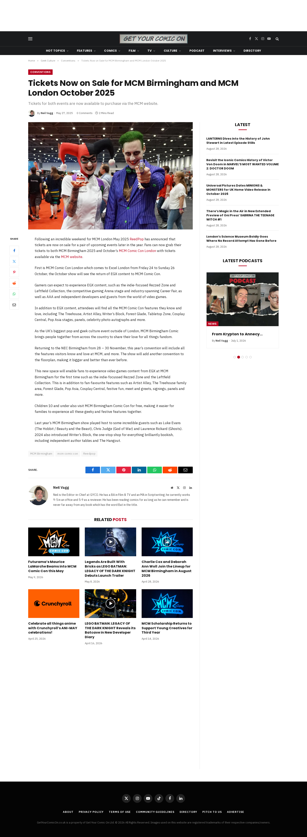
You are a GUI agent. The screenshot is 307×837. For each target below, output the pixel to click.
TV (149, 51)
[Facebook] (14, 250)
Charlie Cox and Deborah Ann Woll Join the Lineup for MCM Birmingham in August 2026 (167, 569)
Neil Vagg (47, 113)
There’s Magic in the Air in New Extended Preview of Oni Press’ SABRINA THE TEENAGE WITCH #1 (240, 215)
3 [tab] (243, 357)
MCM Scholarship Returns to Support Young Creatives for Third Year (167, 628)
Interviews (222, 51)
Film (132, 51)
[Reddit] (14, 283)
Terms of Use (120, 812)
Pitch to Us (212, 812)
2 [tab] (239, 357)
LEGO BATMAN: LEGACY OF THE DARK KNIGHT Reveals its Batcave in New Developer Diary (110, 630)
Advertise (235, 812)
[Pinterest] (14, 272)
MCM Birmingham (41, 453)
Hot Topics (55, 51)
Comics (110, 51)
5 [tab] (250, 357)
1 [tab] (235, 357)
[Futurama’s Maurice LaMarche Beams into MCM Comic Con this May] (53, 542)
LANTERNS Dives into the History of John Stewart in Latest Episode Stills (238, 141)
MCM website (71, 256)
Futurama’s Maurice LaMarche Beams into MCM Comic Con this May (52, 566)
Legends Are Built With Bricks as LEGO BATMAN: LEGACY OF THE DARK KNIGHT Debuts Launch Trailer (110, 569)
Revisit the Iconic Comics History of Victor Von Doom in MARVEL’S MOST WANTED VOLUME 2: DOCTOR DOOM (242, 164)
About (68, 812)
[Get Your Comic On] (153, 38)
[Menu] (30, 39)
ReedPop (137, 239)
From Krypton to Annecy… (237, 334)
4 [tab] (247, 357)
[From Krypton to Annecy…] (243, 299)
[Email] (14, 304)
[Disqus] (110, 711)
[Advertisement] (153, 15)
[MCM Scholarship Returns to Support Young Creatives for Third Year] (167, 603)
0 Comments (85, 113)
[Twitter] (14, 261)
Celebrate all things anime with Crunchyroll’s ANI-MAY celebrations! (52, 628)
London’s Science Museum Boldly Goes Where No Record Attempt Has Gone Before (241, 238)
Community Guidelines (155, 812)
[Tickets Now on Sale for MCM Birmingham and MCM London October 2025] (110, 175)
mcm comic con (67, 453)
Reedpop (89, 453)
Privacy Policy (91, 812)
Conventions (40, 72)
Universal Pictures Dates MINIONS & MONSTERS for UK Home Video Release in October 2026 (238, 189)
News (212, 324)
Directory (252, 51)
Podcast (197, 51)
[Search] (277, 39)
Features (84, 51)
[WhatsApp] (14, 294)
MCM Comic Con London (137, 250)
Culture (171, 51)
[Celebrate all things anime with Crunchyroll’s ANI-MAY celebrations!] (53, 603)
